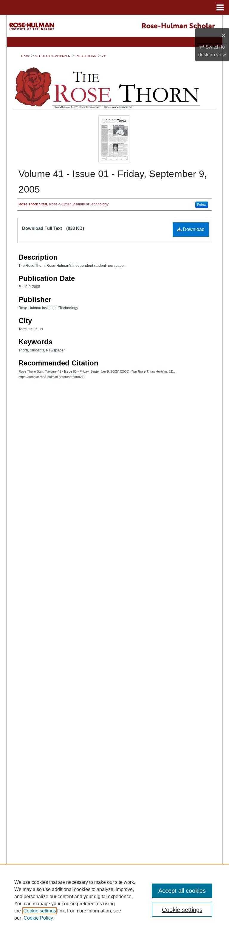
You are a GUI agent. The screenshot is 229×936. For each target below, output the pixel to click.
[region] (114, 900)
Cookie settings (39, 910)
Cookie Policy (38, 917)
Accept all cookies (182, 890)
